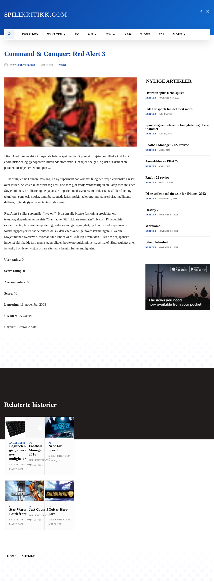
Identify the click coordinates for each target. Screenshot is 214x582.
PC (60, 65)
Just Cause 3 (38, 509)
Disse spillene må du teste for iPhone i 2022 (175, 193)
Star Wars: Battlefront (18, 511)
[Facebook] (201, 11)
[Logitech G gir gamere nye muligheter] (20, 427)
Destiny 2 (152, 210)
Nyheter (150, 98)
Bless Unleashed (156, 242)
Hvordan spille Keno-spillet (164, 93)
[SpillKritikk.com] (7, 65)
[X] (207, 11)
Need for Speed (55, 448)
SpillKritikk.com (24, 65)
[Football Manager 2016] (39, 427)
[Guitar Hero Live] (59, 491)
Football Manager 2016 (36, 450)
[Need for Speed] (59, 427)
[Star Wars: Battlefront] (20, 491)
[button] (9, 34)
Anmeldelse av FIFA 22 (161, 161)
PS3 (50, 506)
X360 (63, 65)
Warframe (152, 226)
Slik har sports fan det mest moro (168, 109)
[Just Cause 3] (39, 491)
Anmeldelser (18, 443)
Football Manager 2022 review (167, 145)
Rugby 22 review (157, 177)
